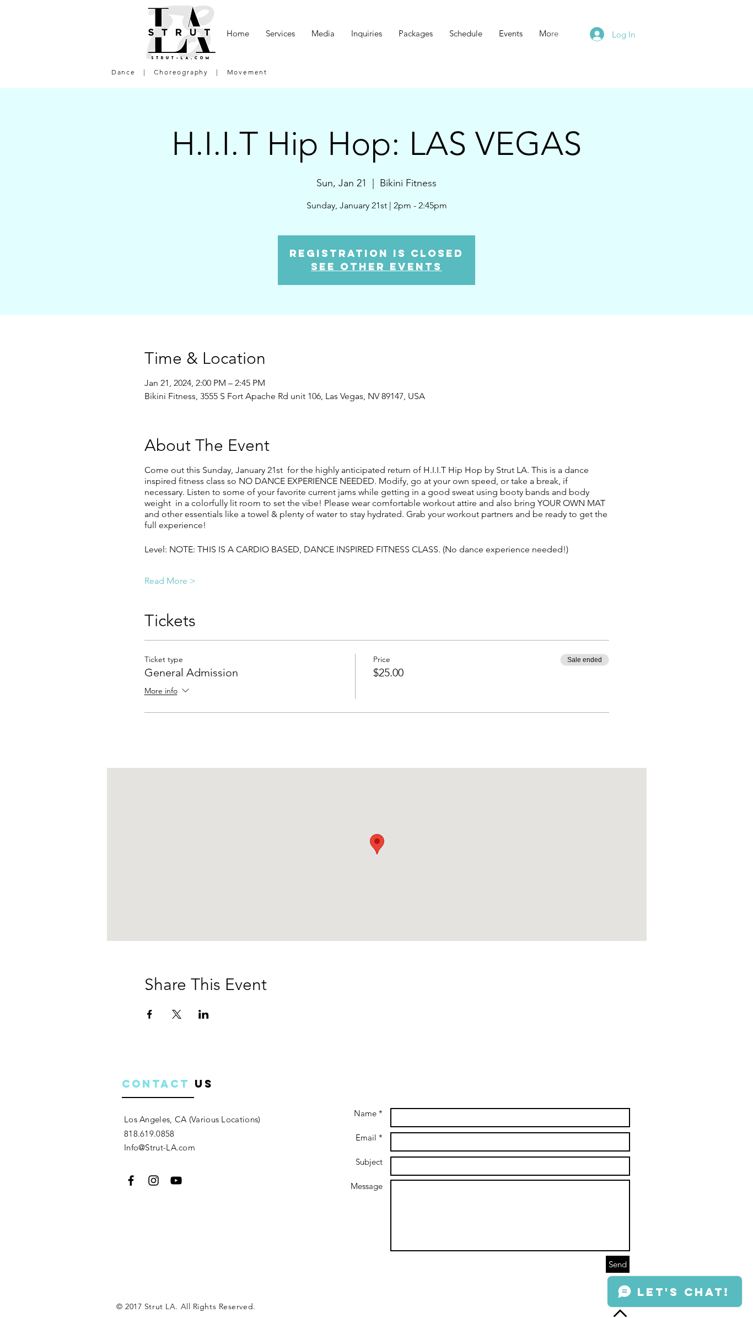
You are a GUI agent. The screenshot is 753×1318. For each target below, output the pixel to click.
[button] (280, 33)
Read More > (170, 580)
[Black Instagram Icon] (153, 1180)
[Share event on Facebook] (149, 1014)
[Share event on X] (176, 1014)
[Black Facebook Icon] (131, 1180)
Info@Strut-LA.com (159, 1147)
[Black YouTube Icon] (176, 1180)
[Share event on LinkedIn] (203, 1014)
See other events (376, 266)
